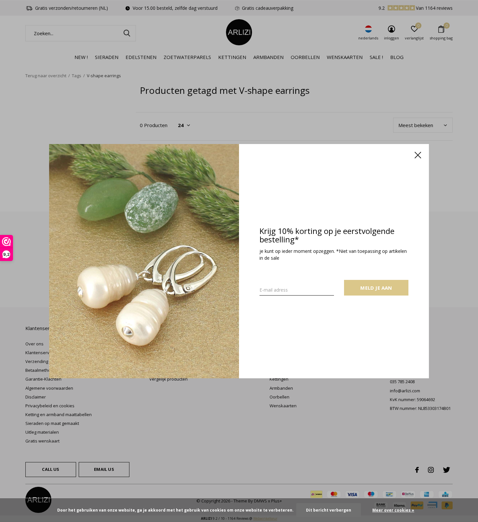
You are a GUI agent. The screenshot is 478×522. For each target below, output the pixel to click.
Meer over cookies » (393, 510)
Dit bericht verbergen (328, 510)
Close (418, 155)
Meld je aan (376, 287)
